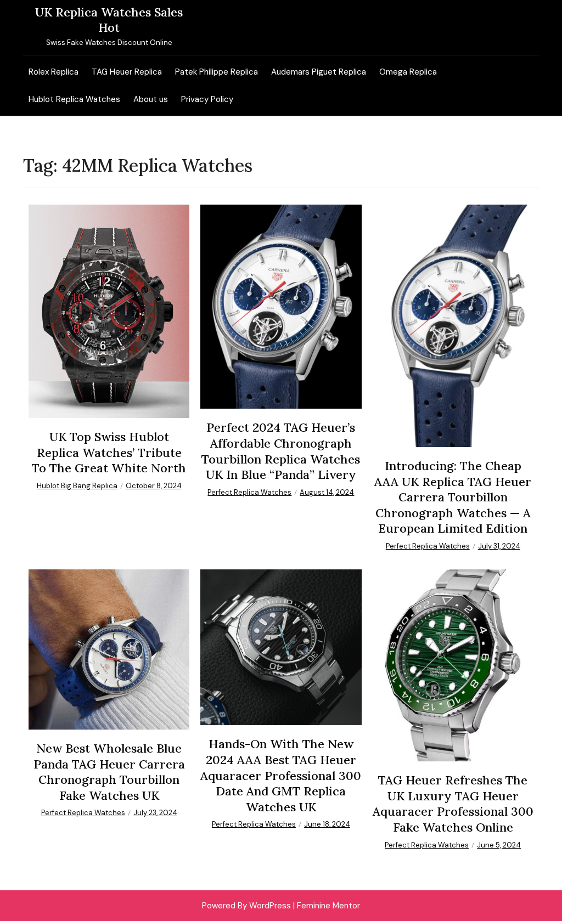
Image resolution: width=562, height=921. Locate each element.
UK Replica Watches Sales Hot (109, 19)
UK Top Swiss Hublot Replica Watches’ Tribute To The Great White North (109, 452)
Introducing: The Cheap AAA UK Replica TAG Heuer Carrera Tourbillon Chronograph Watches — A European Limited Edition (452, 497)
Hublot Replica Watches (74, 99)
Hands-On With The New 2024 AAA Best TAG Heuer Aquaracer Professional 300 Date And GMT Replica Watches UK (280, 775)
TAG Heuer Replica (127, 71)
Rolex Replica (53, 71)
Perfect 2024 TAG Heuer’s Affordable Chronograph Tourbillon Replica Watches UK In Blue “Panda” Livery (280, 451)
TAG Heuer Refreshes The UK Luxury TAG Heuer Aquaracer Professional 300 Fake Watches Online (453, 803)
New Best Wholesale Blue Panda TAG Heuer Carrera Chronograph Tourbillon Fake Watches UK (109, 772)
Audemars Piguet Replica (318, 71)
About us (150, 99)
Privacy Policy (207, 99)
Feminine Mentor (328, 905)
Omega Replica (408, 71)
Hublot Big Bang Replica (77, 485)
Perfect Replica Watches (249, 492)
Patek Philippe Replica (216, 71)
